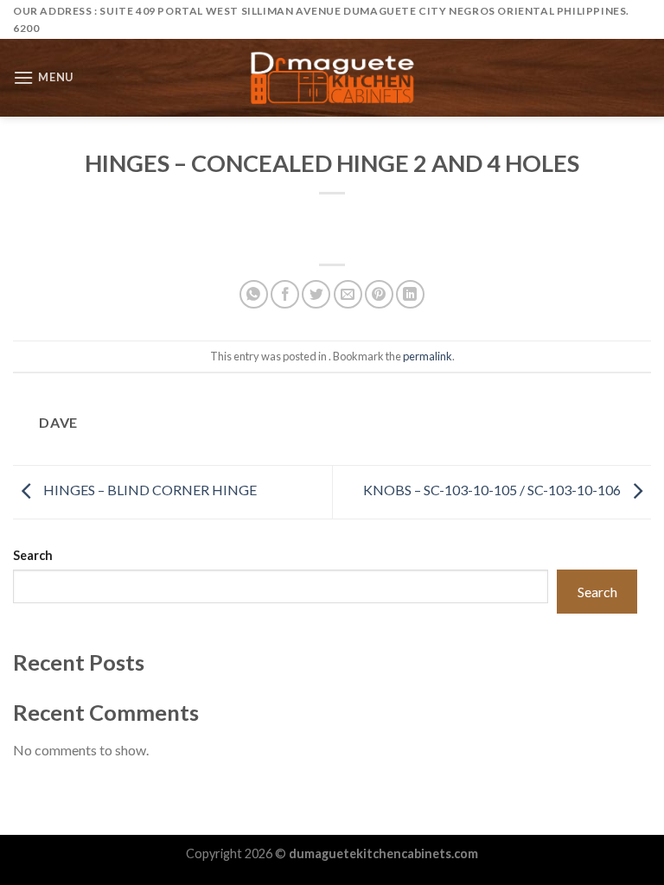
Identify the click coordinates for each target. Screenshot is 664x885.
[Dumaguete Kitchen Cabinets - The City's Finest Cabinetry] (332, 78)
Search (33, 555)
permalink (427, 356)
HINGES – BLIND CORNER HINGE (149, 489)
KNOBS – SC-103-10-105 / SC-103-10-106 (493, 489)
